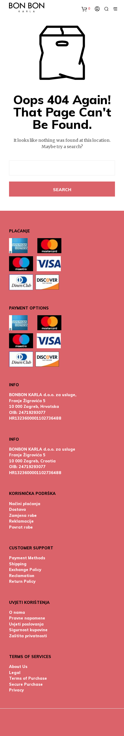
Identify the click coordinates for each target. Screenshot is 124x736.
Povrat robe (21, 527)
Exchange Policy (25, 569)
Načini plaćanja (24, 503)
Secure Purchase (26, 684)
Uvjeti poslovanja (26, 624)
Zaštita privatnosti (28, 635)
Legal (14, 672)
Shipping (17, 563)
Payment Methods (27, 557)
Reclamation (21, 575)
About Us (18, 666)
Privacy (16, 690)
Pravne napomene (27, 618)
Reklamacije (21, 521)
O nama (17, 612)
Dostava (17, 509)
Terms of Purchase (28, 678)
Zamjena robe (23, 515)
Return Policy (22, 581)
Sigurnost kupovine (28, 629)
